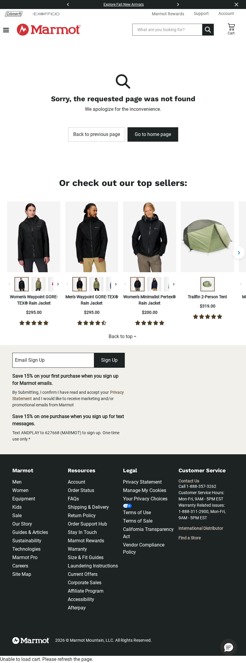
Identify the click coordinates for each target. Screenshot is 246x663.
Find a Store (189, 537)
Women (20, 490)
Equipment (23, 499)
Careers (20, 566)
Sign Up (109, 360)
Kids (17, 507)
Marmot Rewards (86, 541)
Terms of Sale (137, 521)
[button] (228, 647)
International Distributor (200, 528)
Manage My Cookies (144, 490)
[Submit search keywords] (208, 29)
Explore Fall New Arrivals (124, 4)
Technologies (26, 549)
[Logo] (49, 30)
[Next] (178, 4)
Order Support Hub (87, 524)
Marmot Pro (25, 557)
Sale (17, 515)
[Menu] (6, 30)
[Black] (21, 284)
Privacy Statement (142, 482)
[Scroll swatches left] (9, 284)
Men (17, 482)
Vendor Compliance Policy (143, 548)
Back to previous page (96, 134)
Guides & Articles (30, 532)
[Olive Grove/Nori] (207, 284)
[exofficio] (45, 14)
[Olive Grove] (38, 284)
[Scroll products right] (239, 253)
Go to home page (153, 134)
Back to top (121, 336)
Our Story (22, 524)
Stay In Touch (82, 532)
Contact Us (188, 481)
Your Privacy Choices (145, 499)
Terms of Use (137, 512)
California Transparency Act (148, 532)
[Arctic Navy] (154, 284)
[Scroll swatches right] (58, 284)
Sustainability (26, 541)
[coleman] (13, 14)
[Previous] (68, 4)
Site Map (21, 574)
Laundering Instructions (93, 566)
